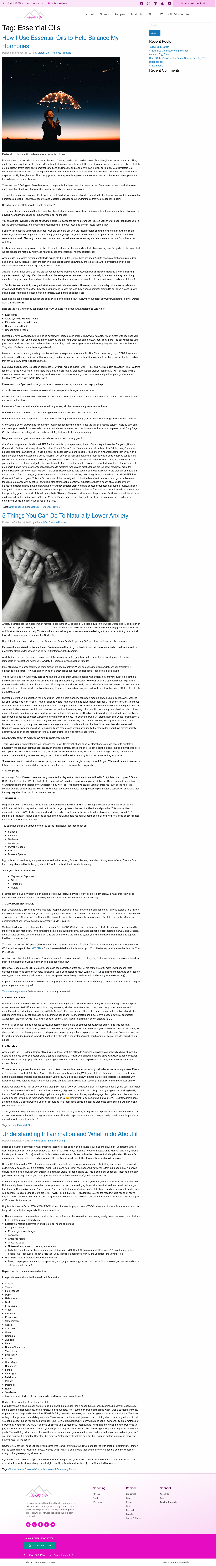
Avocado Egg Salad (159, 54)
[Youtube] (169, 3)
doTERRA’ (94, 971)
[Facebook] (141, 3)
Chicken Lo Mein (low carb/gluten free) (169, 50)
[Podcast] (155, 3)
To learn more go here (13, 991)
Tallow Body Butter (159, 46)
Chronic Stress (16, 1469)
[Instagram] (148, 3)
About (90, 14)
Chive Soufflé (156, 65)
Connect (165, 1488)
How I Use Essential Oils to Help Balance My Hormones (60, 41)
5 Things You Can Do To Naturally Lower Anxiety (65, 515)
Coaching (99, 1488)
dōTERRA (36, 948)
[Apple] (162, 3)
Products (137, 14)
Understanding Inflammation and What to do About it (70, 1133)
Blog (151, 14)
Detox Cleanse (16, 506)
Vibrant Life (44, 52)
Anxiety (12, 1125)
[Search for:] (181, 25)
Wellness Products (61, 52)
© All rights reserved (41, 1562)
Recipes (120, 14)
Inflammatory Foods (65, 1469)
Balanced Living (57, 522)
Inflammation (47, 1469)
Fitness (104, 14)
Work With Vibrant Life (174, 14)
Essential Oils (32, 506)
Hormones (46, 506)
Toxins (56, 506)
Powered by (176, 1562)
